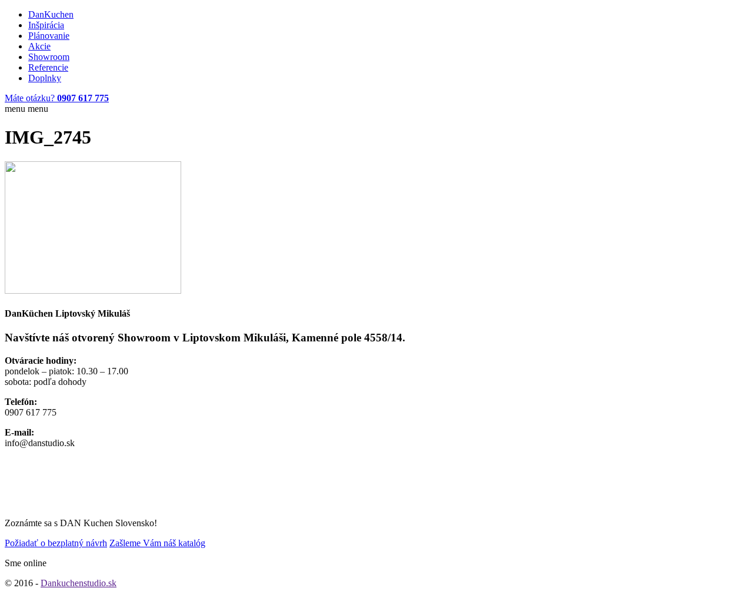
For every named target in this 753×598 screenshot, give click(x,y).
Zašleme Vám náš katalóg (157, 543)
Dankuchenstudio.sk (78, 583)
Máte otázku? (57, 98)
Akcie (39, 46)
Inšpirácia (46, 25)
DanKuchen (51, 14)
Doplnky (44, 78)
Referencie (48, 67)
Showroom (48, 57)
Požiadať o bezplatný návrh (56, 543)
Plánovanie (48, 36)
